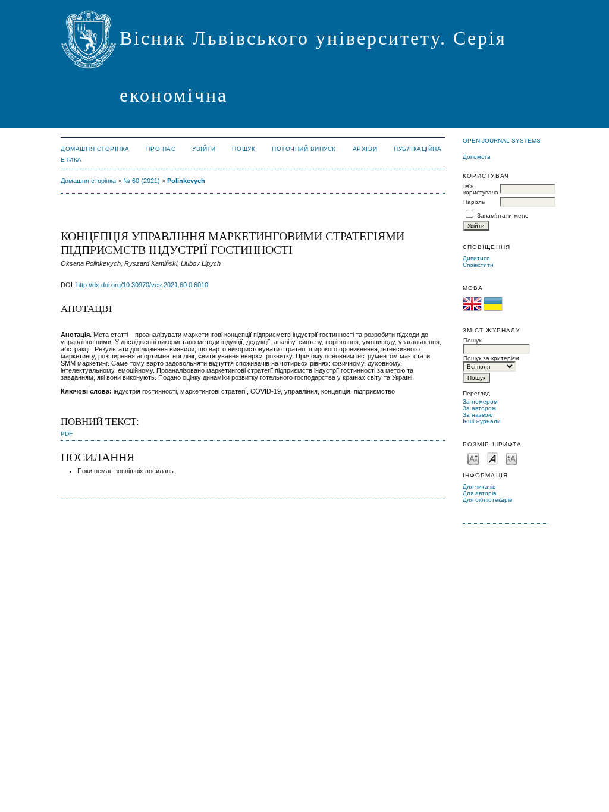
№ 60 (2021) (141, 180)
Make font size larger (511, 458)
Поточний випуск (304, 149)
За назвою (478, 414)
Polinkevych (186, 180)
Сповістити (478, 265)
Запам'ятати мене (503, 215)
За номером (480, 401)
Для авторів (479, 493)
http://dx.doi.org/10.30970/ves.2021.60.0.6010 (142, 284)
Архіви (365, 149)
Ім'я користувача (480, 189)
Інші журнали (482, 421)
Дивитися (476, 258)
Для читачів (479, 486)
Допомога (477, 156)
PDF (67, 433)
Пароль (474, 202)
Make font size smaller (473, 458)
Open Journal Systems (502, 140)
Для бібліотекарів (487, 499)
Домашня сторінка (95, 149)
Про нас (161, 149)
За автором (479, 408)
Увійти (203, 149)
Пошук (243, 149)
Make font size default (492, 458)
